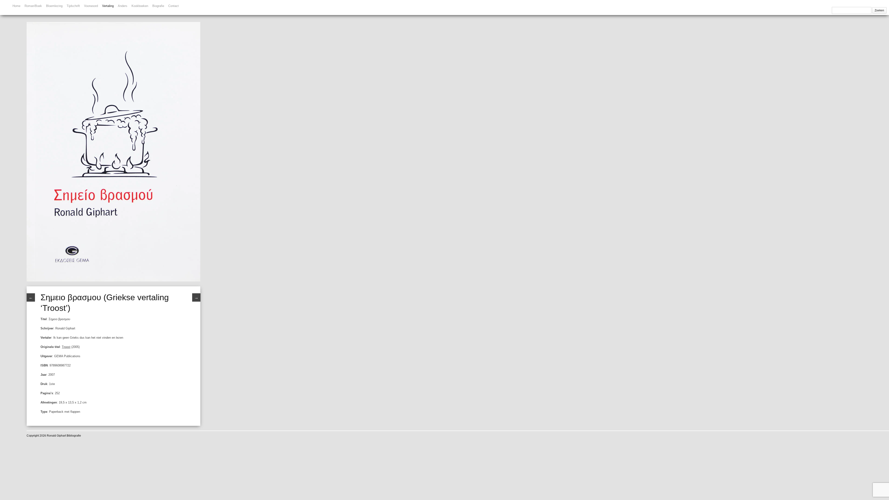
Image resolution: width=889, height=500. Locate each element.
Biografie (158, 6)
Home (16, 6)
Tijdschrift (73, 6)
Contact (173, 6)
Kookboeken (139, 6)
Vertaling (108, 6)
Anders (122, 6)
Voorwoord (91, 6)
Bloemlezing (54, 6)
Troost (66, 347)
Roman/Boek (33, 6)
